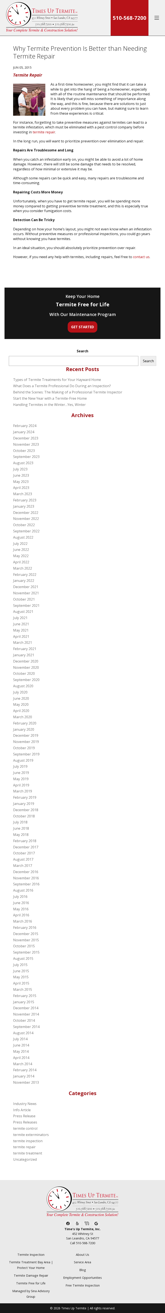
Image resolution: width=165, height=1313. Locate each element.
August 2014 (23, 1033)
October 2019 (24, 748)
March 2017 (22, 865)
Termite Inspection (30, 1255)
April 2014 (21, 1057)
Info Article (22, 1110)
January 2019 (23, 803)
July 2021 (20, 617)
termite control (25, 1128)
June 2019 (21, 772)
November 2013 (26, 1082)
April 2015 (21, 983)
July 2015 (20, 964)
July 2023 (20, 469)
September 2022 (26, 531)
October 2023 (24, 450)
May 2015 (21, 977)
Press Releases (25, 1122)
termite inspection (28, 1141)
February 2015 (24, 995)
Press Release (24, 1116)
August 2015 (23, 958)
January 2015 (23, 1002)
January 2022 (23, 580)
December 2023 (25, 438)
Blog (82, 1270)
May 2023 (21, 481)
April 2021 (21, 636)
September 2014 (26, 1026)
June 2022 (21, 549)
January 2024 (23, 432)
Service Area (82, 1262)
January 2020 (23, 729)
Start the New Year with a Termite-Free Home (50, 398)
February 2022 (24, 574)
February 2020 (24, 723)
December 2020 (25, 661)
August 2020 (23, 686)
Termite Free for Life (31, 1283)
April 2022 (21, 562)
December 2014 (25, 1008)
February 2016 (24, 927)
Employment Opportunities (82, 1278)
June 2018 (21, 828)
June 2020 (21, 698)
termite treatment (27, 1153)
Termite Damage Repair (31, 1275)
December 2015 (25, 933)
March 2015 (22, 989)
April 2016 (21, 915)
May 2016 (21, 909)
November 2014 (26, 1014)
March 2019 (22, 791)
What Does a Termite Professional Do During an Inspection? (62, 386)
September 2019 (26, 754)
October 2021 (24, 599)
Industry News (25, 1103)
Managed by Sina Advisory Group (31, 1294)
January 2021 (23, 655)
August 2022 (23, 537)
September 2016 (26, 884)
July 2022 (20, 543)
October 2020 (24, 673)
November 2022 (26, 518)
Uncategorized (25, 1159)
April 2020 (21, 710)
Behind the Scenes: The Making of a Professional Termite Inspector (67, 392)
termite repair (44, 132)
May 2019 (21, 779)
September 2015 (26, 952)
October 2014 (24, 1020)
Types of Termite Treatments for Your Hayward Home (57, 379)
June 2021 (21, 624)
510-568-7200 (129, 17)
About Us (82, 1255)
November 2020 (26, 667)
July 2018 (20, 822)
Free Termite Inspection (83, 1285)
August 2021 (23, 611)
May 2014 (21, 1051)
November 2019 (26, 741)
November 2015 (26, 940)
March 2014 (22, 1064)
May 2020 (21, 704)
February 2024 (24, 425)
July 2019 (20, 766)
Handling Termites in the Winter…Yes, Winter (49, 404)
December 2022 (25, 512)
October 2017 (24, 853)
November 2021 (26, 593)
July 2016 (20, 896)
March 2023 (22, 494)
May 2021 (21, 630)
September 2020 (26, 679)
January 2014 (23, 1076)
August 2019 (23, 760)
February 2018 (24, 840)
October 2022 (24, 524)
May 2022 (21, 555)
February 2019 (24, 797)
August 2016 (23, 890)
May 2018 (21, 834)
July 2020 (20, 692)
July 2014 (20, 1039)
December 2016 (25, 871)
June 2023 (21, 475)
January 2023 (23, 506)
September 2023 (26, 456)
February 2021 (24, 648)
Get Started (82, 327)
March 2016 (22, 921)
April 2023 (21, 487)
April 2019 (21, 785)
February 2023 (24, 500)
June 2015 (21, 971)
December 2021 (25, 586)
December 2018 (25, 810)
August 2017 (23, 859)
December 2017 (25, 847)
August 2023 (23, 463)
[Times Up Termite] (41, 18)
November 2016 (26, 878)
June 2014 (21, 1045)
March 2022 (22, 568)
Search (82, 351)
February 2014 (24, 1070)
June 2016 (21, 902)
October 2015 (24, 946)
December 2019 (25, 735)
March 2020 (22, 717)
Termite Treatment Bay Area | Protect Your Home (31, 1265)
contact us (141, 256)
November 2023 (26, 444)
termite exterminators (31, 1134)
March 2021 (22, 642)
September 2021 (26, 605)
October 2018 (24, 816)
